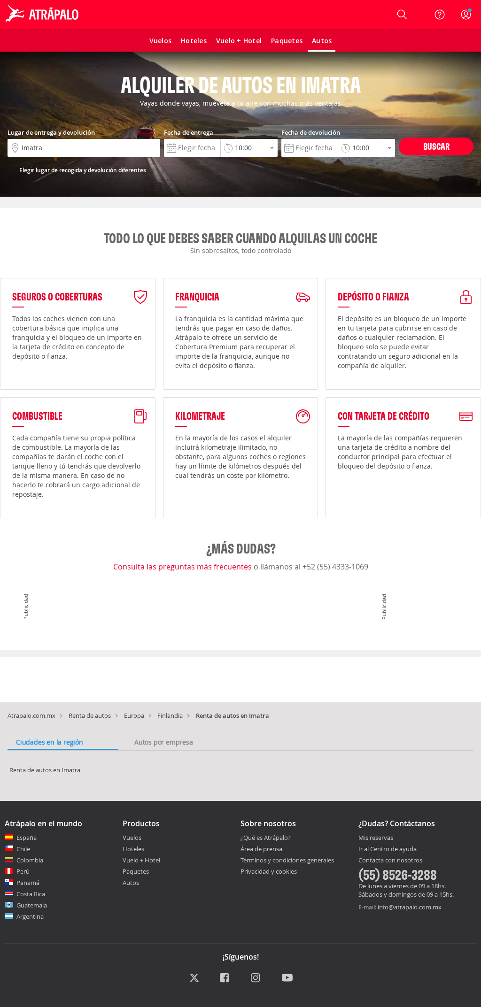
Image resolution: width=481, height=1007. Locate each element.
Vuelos (132, 837)
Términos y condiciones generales (287, 860)
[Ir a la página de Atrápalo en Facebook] (225, 978)
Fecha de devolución (310, 132)
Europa (134, 715)
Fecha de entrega (188, 132)
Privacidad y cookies (268, 871)
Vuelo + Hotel (141, 860)
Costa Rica (30, 894)
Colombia (29, 860)
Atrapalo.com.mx (31, 715)
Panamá (27, 882)
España (26, 837)
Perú (23, 871)
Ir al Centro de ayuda (387, 849)
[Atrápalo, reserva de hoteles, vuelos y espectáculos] (43, 14)
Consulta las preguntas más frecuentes (183, 566)
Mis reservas (375, 838)
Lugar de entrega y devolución (51, 132)
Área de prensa (261, 849)
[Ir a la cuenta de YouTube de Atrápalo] (287, 978)
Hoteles (133, 849)
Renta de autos (90, 715)
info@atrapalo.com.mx (410, 907)
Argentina (30, 916)
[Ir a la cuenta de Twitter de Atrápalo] (194, 978)
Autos (131, 882)
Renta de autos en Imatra (44, 770)
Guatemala (31, 905)
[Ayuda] (439, 14)
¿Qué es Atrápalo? (265, 837)
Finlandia (170, 715)
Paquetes (136, 871)
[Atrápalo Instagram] (256, 978)
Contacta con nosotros (390, 860)
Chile (23, 849)
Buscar (436, 146)
